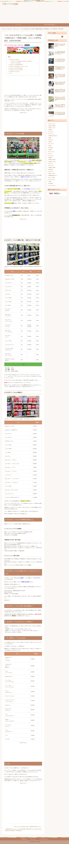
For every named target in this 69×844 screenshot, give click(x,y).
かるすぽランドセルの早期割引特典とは (16, 64)
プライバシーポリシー (43, 838)
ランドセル (27, 45)
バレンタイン (51, 151)
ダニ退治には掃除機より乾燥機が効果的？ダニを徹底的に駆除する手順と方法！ (60, 90)
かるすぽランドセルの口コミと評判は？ (16, 69)
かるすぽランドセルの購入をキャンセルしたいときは (18, 66)
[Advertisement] (34, 15)
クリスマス (51, 143)
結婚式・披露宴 (52, 125)
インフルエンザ (52, 185)
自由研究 (51, 147)
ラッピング (51, 155)
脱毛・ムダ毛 (51, 173)
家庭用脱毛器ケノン (53, 175)
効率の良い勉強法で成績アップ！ (50, 24)
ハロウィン (51, 131)
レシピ (50, 153)
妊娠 (50, 145)
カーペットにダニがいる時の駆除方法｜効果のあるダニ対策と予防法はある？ (60, 83)
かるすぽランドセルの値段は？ (16, 62)
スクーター (51, 171)
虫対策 (50, 149)
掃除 (50, 137)
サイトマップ (33, 838)
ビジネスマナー (52, 179)
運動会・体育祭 (52, 167)
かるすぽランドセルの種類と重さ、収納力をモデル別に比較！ (21, 61)
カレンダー (51, 133)
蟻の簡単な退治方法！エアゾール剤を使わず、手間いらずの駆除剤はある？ (60, 67)
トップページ (18, 24)
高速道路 (51, 169)
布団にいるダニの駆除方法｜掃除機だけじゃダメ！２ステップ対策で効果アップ (60, 105)
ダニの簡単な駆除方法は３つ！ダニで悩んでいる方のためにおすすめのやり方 (60, 60)
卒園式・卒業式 (52, 159)
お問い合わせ (24, 838)
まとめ (10, 73)
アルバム (51, 163)
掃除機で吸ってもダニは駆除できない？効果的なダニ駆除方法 (60, 45)
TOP (7, 28)
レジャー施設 (51, 177)
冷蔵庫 (50, 129)
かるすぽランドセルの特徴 (13, 59)
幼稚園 (50, 157)
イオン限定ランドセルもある (14, 71)
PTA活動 (51, 183)
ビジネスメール (52, 123)
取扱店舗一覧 (6, 600)
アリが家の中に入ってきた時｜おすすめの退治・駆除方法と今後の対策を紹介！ (60, 113)
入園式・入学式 (52, 161)
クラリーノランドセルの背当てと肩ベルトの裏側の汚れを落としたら (27, 826)
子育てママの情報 (10, 4)
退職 (50, 181)
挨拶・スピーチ (52, 127)
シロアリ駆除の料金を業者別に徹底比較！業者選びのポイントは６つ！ (60, 52)
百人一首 (51, 139)
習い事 (50, 141)
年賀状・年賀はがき (53, 135)
